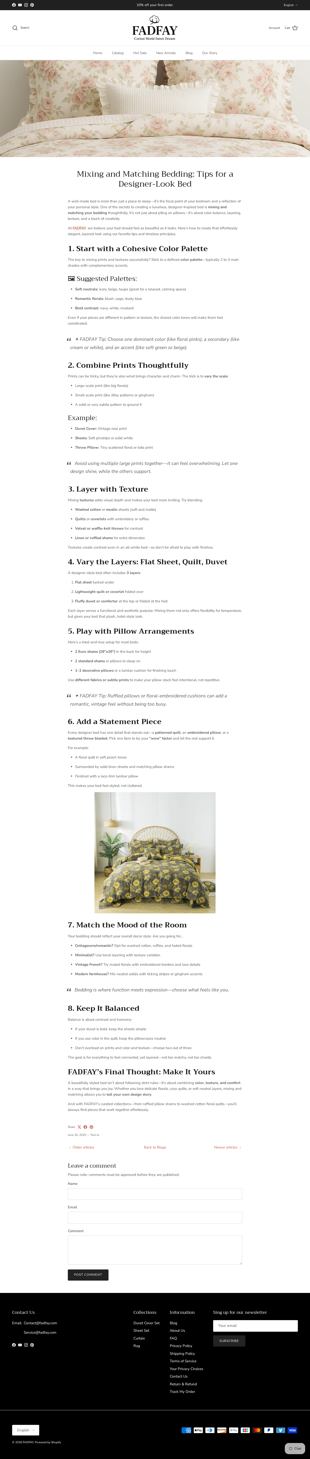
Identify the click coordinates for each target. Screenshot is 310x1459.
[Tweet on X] (79, 1127)
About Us (177, 1330)
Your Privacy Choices (186, 1368)
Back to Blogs (155, 1147)
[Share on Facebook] (85, 1127)
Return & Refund (183, 1384)
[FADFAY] (155, 28)
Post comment (88, 1275)
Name (73, 1183)
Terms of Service (183, 1361)
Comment (76, 1230)
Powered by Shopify (48, 1442)
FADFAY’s (85, 1072)
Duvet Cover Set (146, 1323)
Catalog (118, 53)
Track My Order (182, 1391)
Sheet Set (141, 1330)
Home (97, 53)
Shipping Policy (182, 1353)
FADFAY (28, 1442)
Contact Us (178, 1376)
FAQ (173, 1338)
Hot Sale (140, 53)
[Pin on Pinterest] (91, 1127)
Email (72, 1207)
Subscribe (229, 1341)
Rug (136, 1345)
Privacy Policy (181, 1345)
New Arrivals (166, 53)
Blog (189, 53)
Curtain (139, 1338)
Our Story (209, 53)
